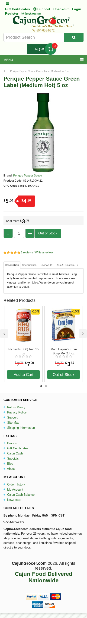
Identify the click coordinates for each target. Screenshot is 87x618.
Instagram (32, 13)
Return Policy (15, 407)
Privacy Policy (16, 412)
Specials (12, 458)
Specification (29, 265)
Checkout (61, 9)
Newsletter (13, 499)
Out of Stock (47, 233)
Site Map (12, 422)
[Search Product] (74, 37)
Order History (15, 484)
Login (76, 9)
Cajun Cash (14, 453)
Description (12, 265)
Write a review (44, 252)
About (10, 468)
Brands (11, 443)
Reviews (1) (46, 265)
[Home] (4, 71)
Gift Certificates (17, 9)
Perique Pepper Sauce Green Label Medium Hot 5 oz (40, 71)
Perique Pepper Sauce (27, 175)
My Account (14, 489)
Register (11, 13)
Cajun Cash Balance (20, 494)
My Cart (50, 49)
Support (12, 417)
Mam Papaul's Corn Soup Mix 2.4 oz (64, 351)
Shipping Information (20, 427)
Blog (9, 463)
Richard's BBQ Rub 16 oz (23, 351)
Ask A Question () (67, 265)
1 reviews (27, 252)
